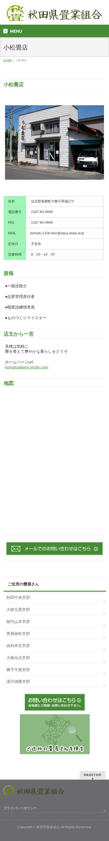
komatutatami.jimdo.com (26, 367)
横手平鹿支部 (18, 669)
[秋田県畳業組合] (54, 15)
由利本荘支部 (18, 645)
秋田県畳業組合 (48, 827)
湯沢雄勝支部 (18, 681)
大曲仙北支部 (18, 657)
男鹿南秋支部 (18, 633)
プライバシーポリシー (20, 808)
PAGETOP (92, 775)
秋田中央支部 (18, 597)
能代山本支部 (18, 621)
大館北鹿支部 (18, 609)
